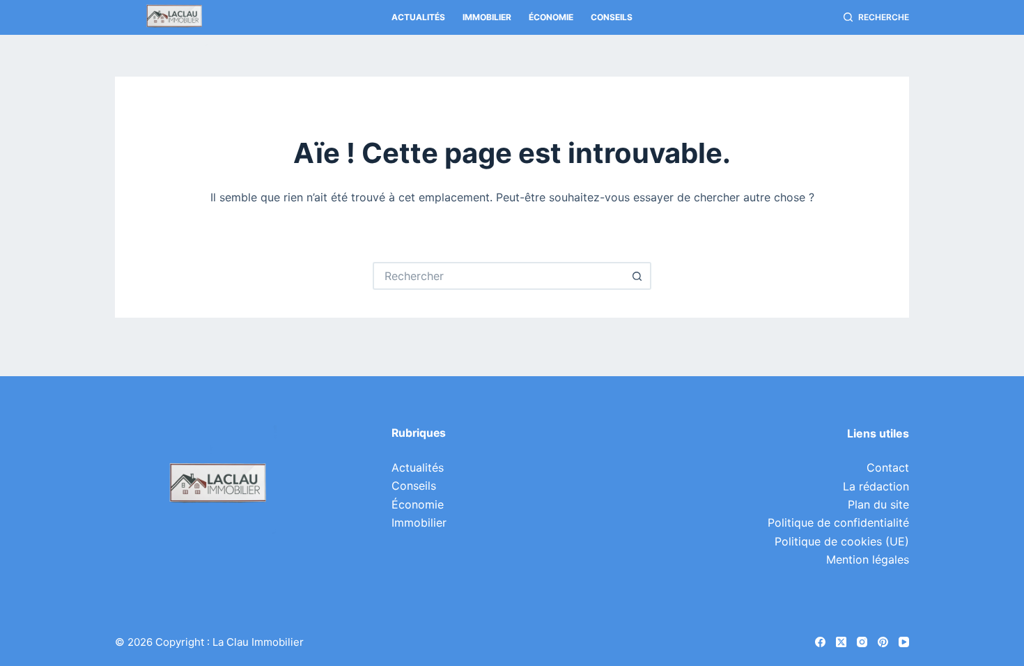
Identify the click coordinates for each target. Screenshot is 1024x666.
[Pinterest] (883, 642)
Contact (888, 467)
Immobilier (487, 17)
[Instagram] (862, 642)
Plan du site (878, 504)
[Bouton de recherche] (637, 276)
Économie (551, 17)
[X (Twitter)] (841, 642)
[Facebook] (820, 642)
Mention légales (867, 559)
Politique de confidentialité (838, 522)
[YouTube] (904, 642)
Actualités (418, 17)
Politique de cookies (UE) (842, 541)
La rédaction (876, 486)
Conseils (612, 17)
